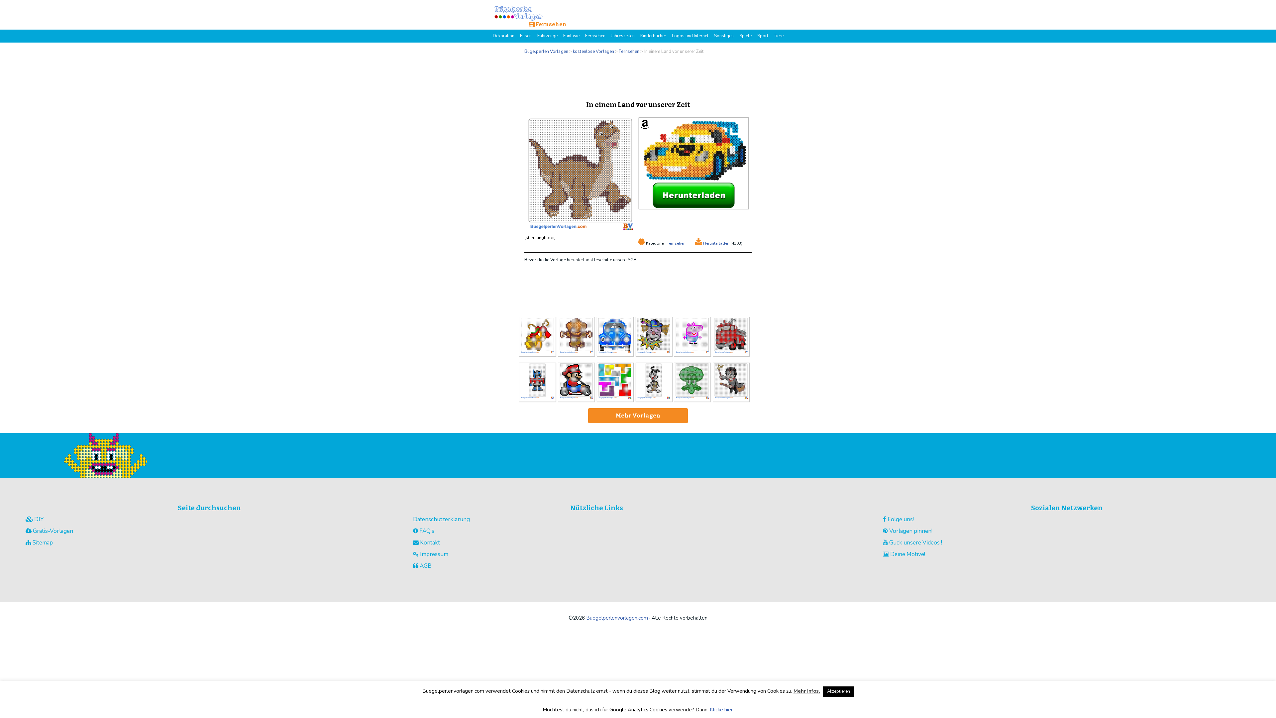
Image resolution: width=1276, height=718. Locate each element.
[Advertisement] (638, 76)
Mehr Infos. (807, 691)
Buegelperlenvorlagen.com (617, 618)
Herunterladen (715, 243)
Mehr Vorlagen (638, 415)
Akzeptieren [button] (838, 691)
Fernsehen (676, 243)
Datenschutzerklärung (441, 519)
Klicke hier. (722, 709)
